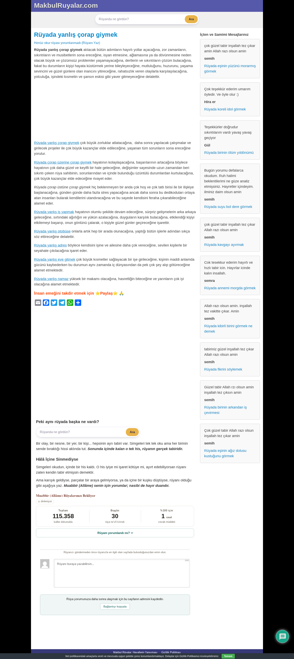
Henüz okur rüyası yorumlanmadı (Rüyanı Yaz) (67, 43)
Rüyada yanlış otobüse (52, 231)
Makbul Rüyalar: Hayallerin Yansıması (135, 652)
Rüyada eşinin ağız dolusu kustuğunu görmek (225, 453)
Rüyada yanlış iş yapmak (54, 212)
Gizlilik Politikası (171, 652)
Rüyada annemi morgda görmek (230, 288)
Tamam (228, 656)
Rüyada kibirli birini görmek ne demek (228, 328)
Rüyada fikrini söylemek (223, 369)
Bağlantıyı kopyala (115, 606)
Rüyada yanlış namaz (51, 279)
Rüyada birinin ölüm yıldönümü (229, 153)
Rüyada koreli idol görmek (225, 109)
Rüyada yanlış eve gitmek (54, 259)
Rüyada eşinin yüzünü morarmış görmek (230, 68)
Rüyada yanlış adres (50, 245)
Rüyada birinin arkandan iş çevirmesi (225, 410)
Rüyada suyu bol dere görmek (228, 207)
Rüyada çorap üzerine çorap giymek (63, 162)
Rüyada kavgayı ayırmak (224, 245)
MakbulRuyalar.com (66, 5)
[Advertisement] (115, 111)
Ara (191, 19)
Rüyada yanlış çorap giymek (75, 34)
